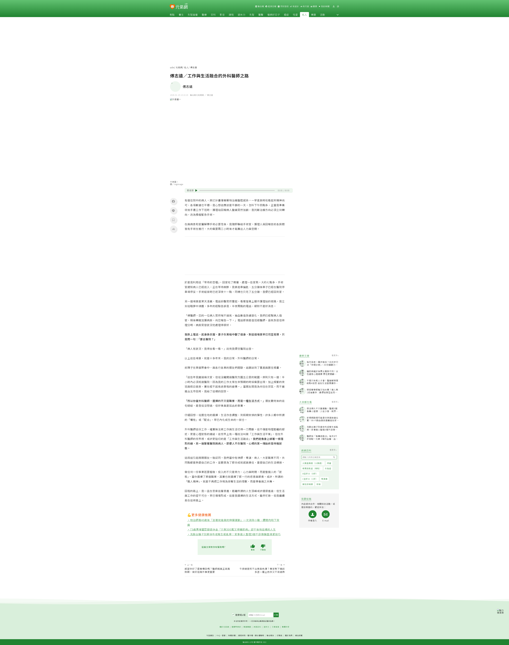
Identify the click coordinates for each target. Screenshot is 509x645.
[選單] (337, 6)
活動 (322, 14)
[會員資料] (333, 6)
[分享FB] (173, 201)
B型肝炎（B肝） (310, 473)
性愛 (295, 14)
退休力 (241, 14)
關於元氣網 (224, 627)
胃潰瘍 (324, 478)
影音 (222, 14)
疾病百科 (257, 627)
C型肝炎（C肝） (310, 478)
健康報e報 (240, 615)
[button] (338, 14)
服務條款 (242, 635)
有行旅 (305, 6)
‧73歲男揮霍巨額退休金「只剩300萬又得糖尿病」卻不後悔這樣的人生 (231, 529)
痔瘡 (329, 463)
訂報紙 (279, 636)
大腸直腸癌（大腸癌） (313, 463)
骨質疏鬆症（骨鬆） (311, 468)
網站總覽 (298, 636)
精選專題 (247, 627)
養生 (181, 14)
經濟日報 (271, 6)
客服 (224, 635)
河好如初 (284, 6)
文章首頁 (275, 627)
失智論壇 (193, 14)
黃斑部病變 (307, 484)
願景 (314, 6)
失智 (251, 14)
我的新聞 (325, 6)
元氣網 (179, 67)
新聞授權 (232, 636)
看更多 (335, 355)
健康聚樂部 (236, 627)
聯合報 (260, 6)
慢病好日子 (273, 14)
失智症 (328, 468)
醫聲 (260, 14)
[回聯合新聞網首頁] (172, 6)
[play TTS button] (196, 190)
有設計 (295, 6)
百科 (213, 14)
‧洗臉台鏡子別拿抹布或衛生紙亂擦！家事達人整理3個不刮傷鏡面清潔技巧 (234, 534)
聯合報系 (270, 636)
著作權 (250, 635)
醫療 (204, 14)
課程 (231, 14)
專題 (313, 14)
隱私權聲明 (259, 635)
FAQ (218, 635)
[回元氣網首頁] (182, 6)
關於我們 (288, 636)
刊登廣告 (210, 636)
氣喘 (318, 484)
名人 (304, 14)
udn (172, 67)
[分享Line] (173, 210)
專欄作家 (285, 627)
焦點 (172, 14)
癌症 (286, 14)
